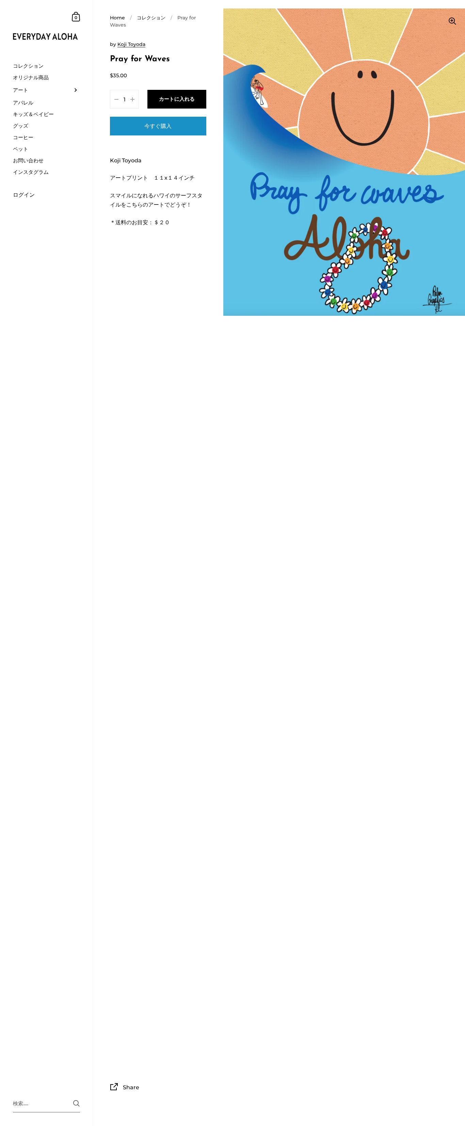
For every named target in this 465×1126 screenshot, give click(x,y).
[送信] (76, 1103)
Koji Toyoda (131, 44)
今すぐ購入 (158, 126)
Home (117, 17)
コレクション (151, 17)
